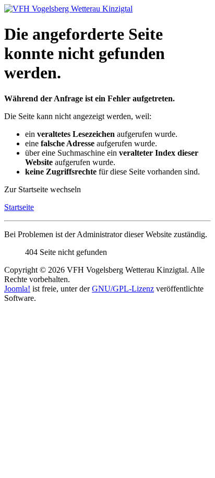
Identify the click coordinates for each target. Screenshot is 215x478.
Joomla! (17, 288)
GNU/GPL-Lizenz (123, 288)
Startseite (19, 207)
